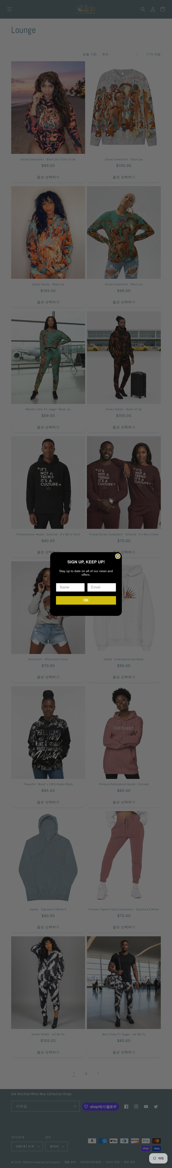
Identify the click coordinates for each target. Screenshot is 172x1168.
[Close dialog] (118, 556)
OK (86, 600)
